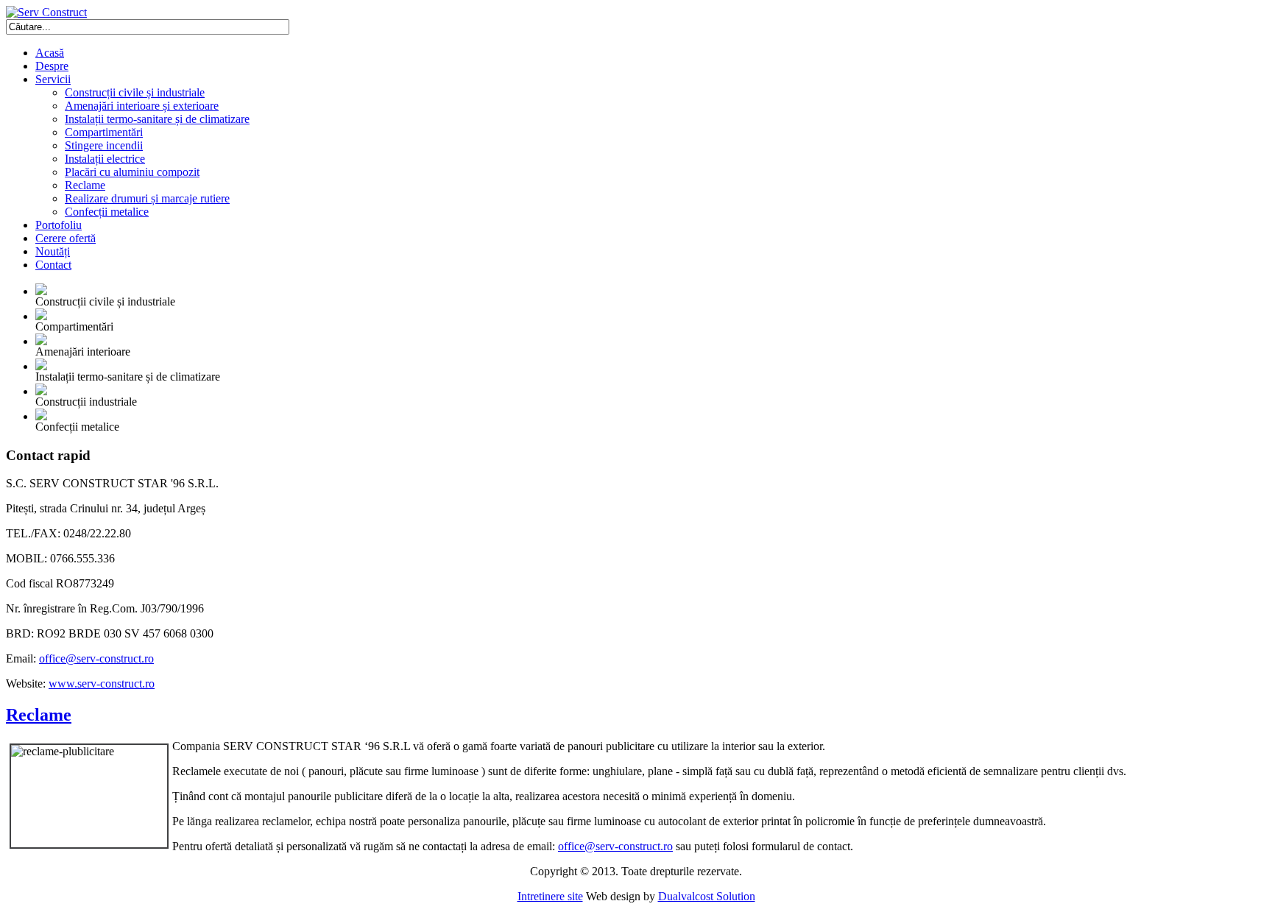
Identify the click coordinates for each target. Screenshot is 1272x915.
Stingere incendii (104, 145)
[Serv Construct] (46, 12)
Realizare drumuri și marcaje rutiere (147, 198)
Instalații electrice (105, 158)
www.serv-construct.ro (102, 683)
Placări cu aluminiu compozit (132, 172)
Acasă (49, 52)
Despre (51, 66)
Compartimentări (104, 132)
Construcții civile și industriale (135, 92)
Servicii (53, 79)
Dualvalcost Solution (706, 896)
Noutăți (52, 251)
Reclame (85, 185)
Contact (53, 264)
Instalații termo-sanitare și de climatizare (157, 119)
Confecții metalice (107, 211)
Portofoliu (58, 225)
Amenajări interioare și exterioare (142, 105)
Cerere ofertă (65, 238)
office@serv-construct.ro (96, 658)
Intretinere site (550, 896)
